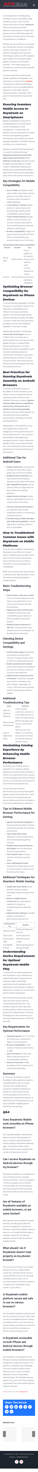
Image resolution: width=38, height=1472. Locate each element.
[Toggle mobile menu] (34, 5)
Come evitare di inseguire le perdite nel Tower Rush (28, 1434)
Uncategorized (23, 1391)
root (6, 1391)
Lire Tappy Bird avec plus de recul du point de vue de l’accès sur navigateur (10, 1434)
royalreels (29, 81)
